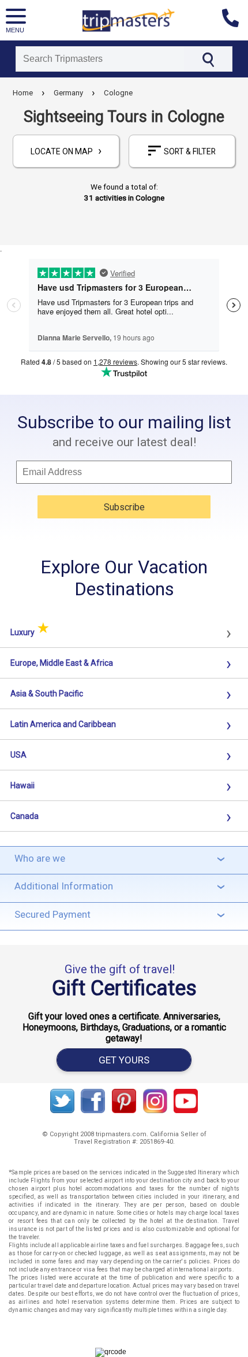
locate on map (66, 151)
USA (18, 754)
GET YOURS (124, 1060)
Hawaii (22, 785)
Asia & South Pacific (46, 693)
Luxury (29, 632)
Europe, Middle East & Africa (61, 663)
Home (23, 92)
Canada (24, 816)
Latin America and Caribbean (63, 724)
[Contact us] (235, 20)
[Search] (208, 59)
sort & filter (190, 151)
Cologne (118, 92)
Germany (68, 92)
